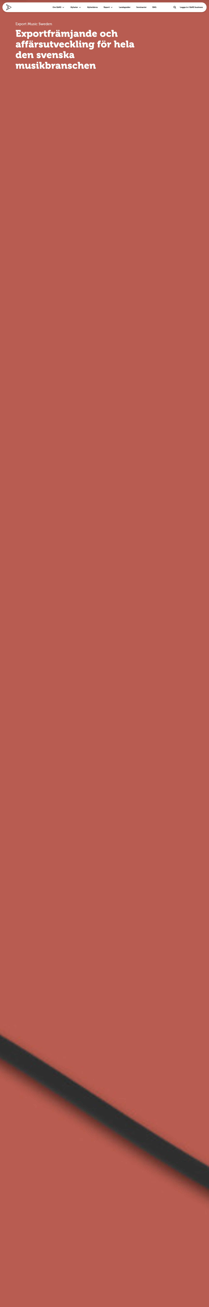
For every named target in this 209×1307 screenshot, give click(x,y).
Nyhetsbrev (92, 7)
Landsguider (125, 7)
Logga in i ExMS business (191, 7)
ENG (154, 7)
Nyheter (74, 7)
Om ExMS (57, 7)
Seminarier (141, 7)
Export (107, 7)
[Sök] (174, 7)
